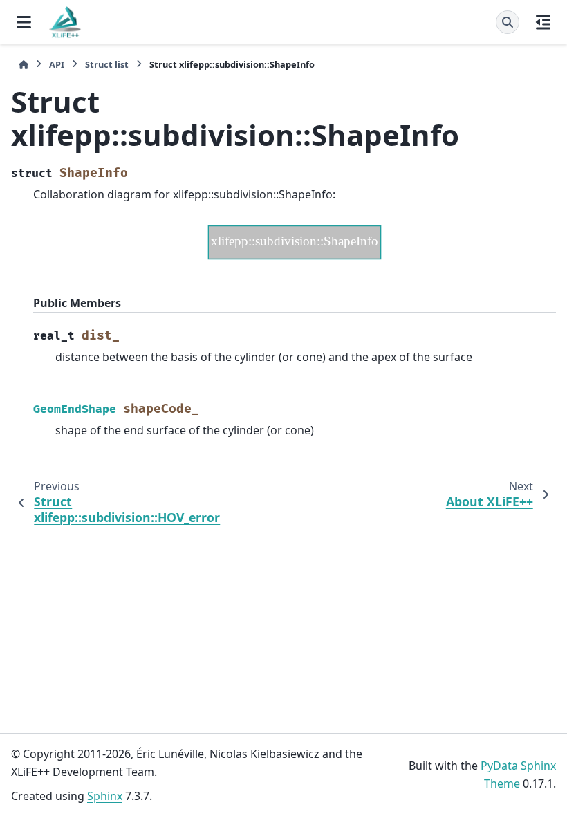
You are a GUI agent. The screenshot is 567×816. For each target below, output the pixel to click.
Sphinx (104, 796)
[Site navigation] (24, 22)
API (56, 64)
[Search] (507, 22)
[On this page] (543, 22)
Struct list (107, 64)
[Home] (23, 64)
